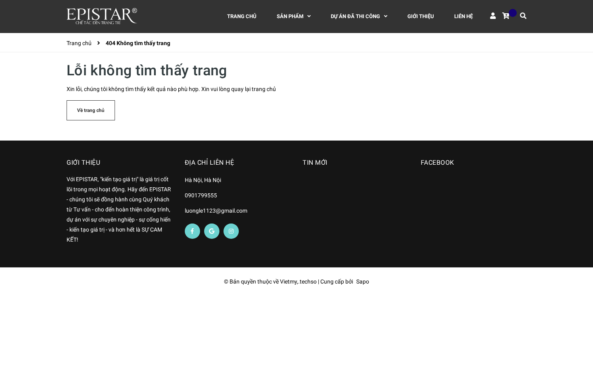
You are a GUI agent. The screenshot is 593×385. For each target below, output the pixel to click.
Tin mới (315, 162)
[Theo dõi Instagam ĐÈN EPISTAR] (231, 231)
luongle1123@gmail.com (216, 210)
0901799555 (201, 195)
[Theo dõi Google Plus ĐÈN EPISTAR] (211, 231)
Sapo (362, 281)
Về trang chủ (90, 110)
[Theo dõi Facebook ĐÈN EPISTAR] (192, 231)
